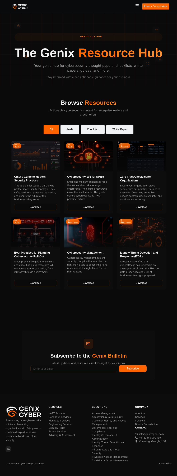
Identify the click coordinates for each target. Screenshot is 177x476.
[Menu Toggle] (137, 5)
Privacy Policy (165, 463)
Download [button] (35, 207)
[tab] (51, 129)
